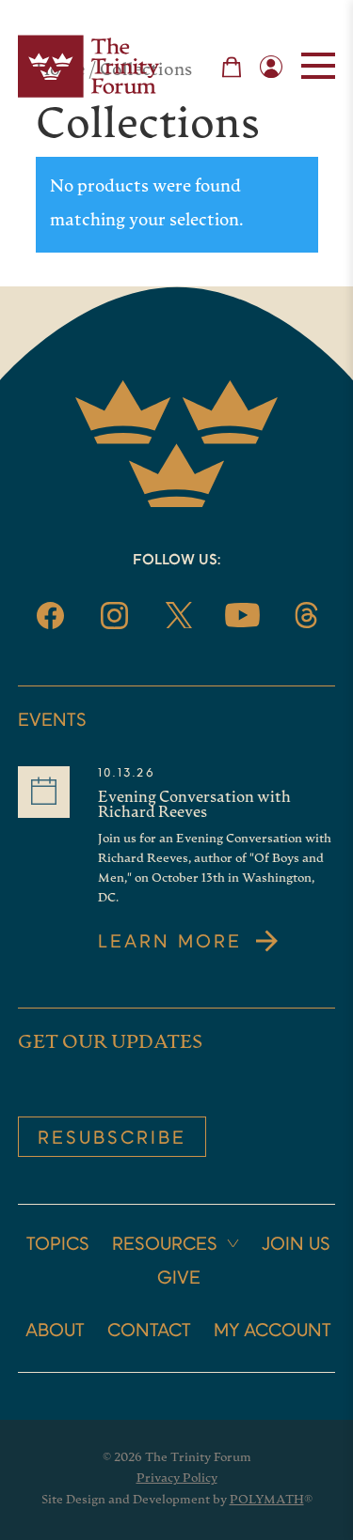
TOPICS (57, 1245)
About (55, 1331)
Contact (149, 1331)
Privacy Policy (176, 1478)
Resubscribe (112, 1139)
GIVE (179, 1279)
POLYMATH (267, 1500)
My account (272, 1331)
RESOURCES (164, 1245)
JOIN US (296, 1245)
